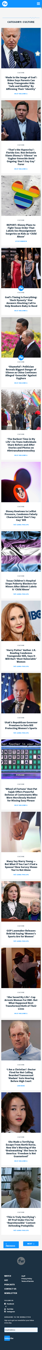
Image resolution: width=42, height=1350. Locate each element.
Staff (23, 1276)
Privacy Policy (26, 1278)
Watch (7, 1275)
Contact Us (10, 1288)
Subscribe (7, 1338)
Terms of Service (27, 1281)
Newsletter (10, 1293)
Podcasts (9, 1284)
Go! (6, 1280)
